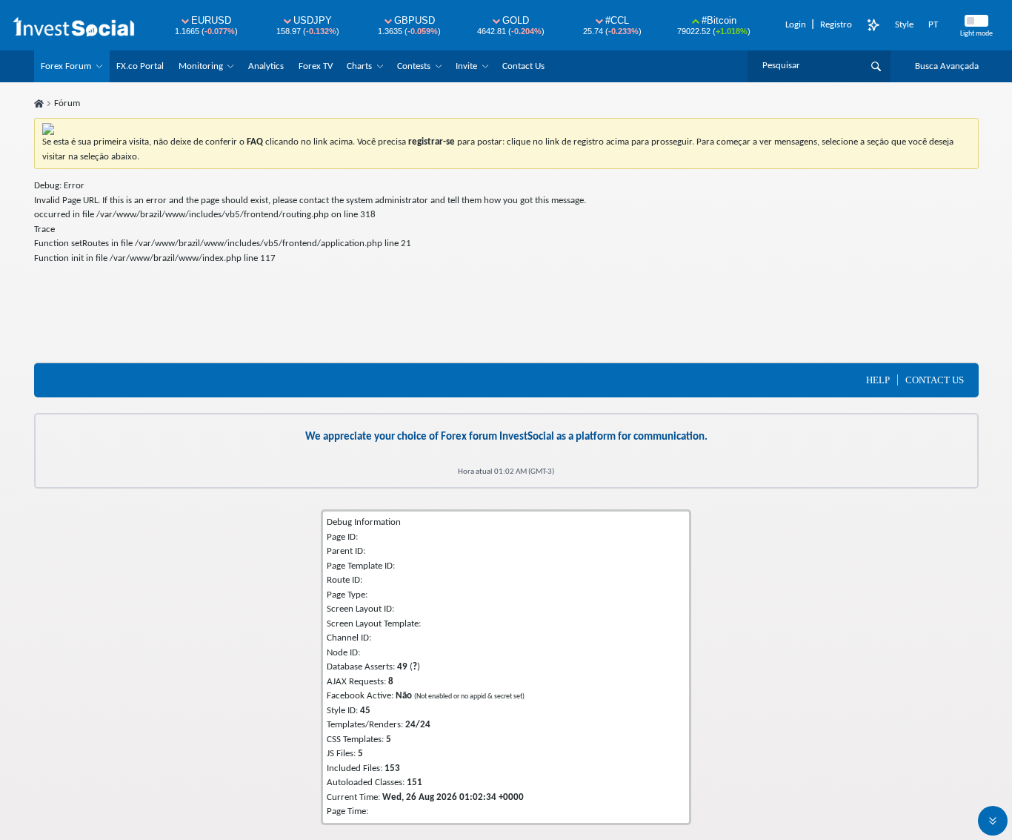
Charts (359, 66)
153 (392, 768)
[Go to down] (993, 821)
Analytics (266, 66)
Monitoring (201, 66)
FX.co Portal (140, 66)
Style (904, 25)
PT (933, 25)
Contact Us (523, 66)
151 (414, 782)
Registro (836, 25)
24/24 (417, 725)
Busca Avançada (947, 66)
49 (402, 667)
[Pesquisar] (876, 66)
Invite (466, 66)
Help (878, 380)
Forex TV (316, 66)
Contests (413, 66)
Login (795, 25)
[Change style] (873, 25)
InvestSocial (526, 437)
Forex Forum (66, 66)
